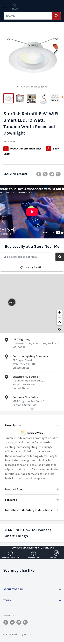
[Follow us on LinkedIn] (25, 622)
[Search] (56, 16)
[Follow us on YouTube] (18, 622)
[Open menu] (5, 6)
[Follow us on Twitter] (12, 622)
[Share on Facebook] (38, 173)
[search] (27, 16)
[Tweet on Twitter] (51, 173)
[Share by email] (58, 173)
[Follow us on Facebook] (5, 622)
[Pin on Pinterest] (45, 173)
